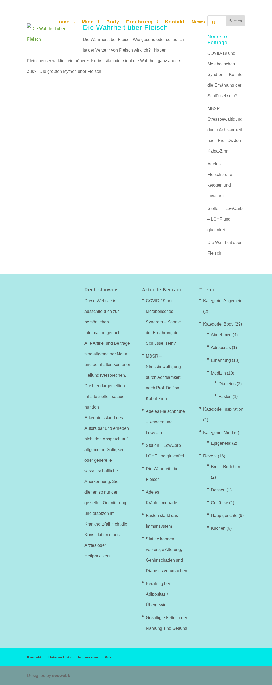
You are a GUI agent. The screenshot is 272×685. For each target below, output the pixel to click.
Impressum (88, 657)
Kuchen (218, 528)
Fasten (225, 396)
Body (112, 22)
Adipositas (221, 347)
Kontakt (175, 22)
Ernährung (139, 22)
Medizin (218, 373)
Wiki (109, 657)
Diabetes (227, 383)
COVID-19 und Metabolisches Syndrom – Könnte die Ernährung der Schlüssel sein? (225, 74)
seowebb (61, 675)
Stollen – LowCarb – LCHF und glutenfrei (225, 219)
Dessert (218, 490)
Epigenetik (221, 443)
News (198, 22)
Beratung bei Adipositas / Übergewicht (158, 594)
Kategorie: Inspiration (223, 409)
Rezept (210, 456)
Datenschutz (59, 657)
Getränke (219, 503)
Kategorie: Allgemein (223, 301)
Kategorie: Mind (218, 432)
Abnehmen (221, 335)
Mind (88, 22)
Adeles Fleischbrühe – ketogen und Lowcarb (165, 422)
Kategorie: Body (218, 324)
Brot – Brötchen (225, 466)
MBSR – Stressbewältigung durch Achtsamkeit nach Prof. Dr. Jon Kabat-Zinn (225, 129)
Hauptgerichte (224, 515)
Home (62, 22)
